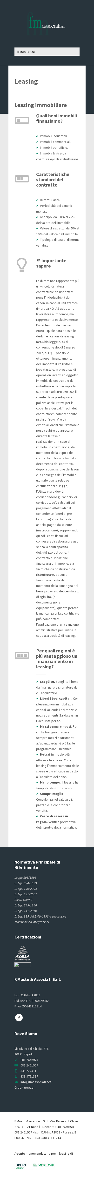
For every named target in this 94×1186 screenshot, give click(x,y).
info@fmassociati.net (35, 1082)
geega (29, 1087)
